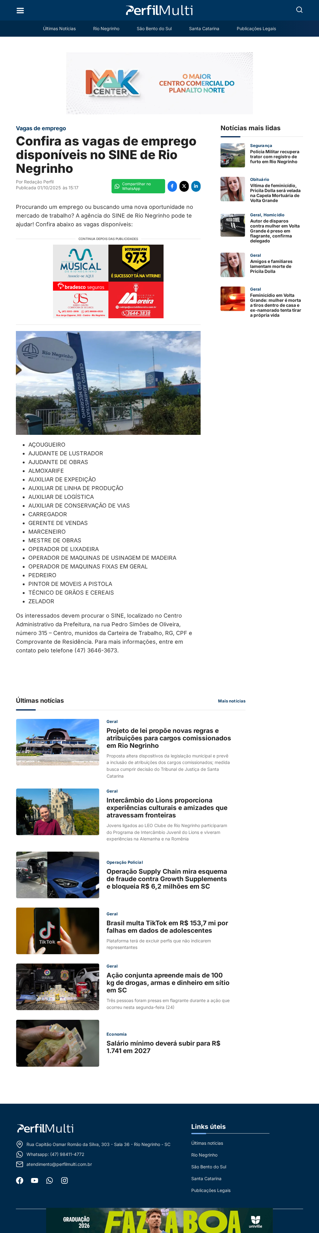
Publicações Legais (256, 28)
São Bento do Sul (154, 28)
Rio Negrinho (106, 28)
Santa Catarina (204, 28)
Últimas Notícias (59, 28)
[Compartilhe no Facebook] (172, 186)
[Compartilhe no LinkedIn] (196, 186)
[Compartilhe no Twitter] (184, 186)
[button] (299, 9)
